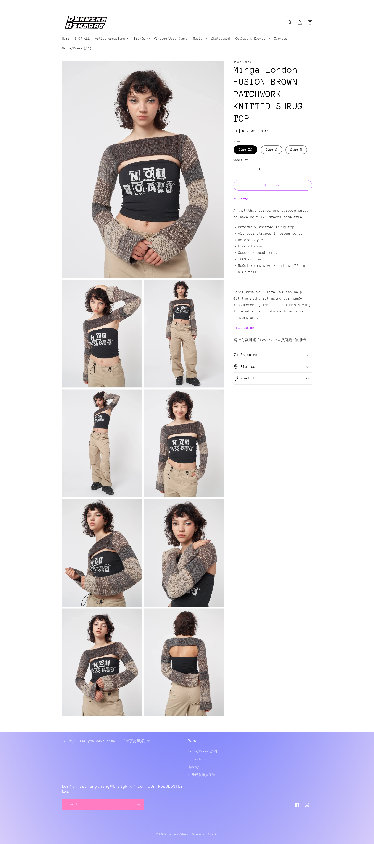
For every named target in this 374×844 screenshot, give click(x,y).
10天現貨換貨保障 (201, 775)
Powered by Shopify (205, 834)
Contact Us (197, 759)
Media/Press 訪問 (202, 751)
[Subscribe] (138, 804)
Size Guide (244, 328)
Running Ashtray (179, 834)
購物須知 (195, 767)
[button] (112, 38)
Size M (296, 149)
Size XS (245, 149)
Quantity (241, 160)
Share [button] (243, 199)
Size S (271, 149)
